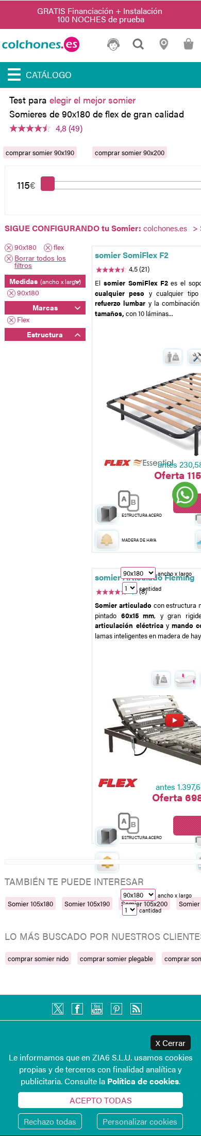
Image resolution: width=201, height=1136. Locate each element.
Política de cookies (143, 1081)
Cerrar (171, 1043)
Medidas (45, 281)
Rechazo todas (50, 1121)
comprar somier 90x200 (129, 152)
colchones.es (165, 227)
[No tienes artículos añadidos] (188, 48)
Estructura (45, 334)
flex (59, 247)
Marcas (45, 307)
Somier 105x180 (30, 903)
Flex (23, 320)
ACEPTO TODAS (101, 1100)
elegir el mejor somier (92, 99)
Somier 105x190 (87, 903)
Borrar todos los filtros (40, 261)
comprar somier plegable (116, 958)
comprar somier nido (38, 958)
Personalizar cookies (140, 1121)
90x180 (25, 247)
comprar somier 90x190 (40, 152)
